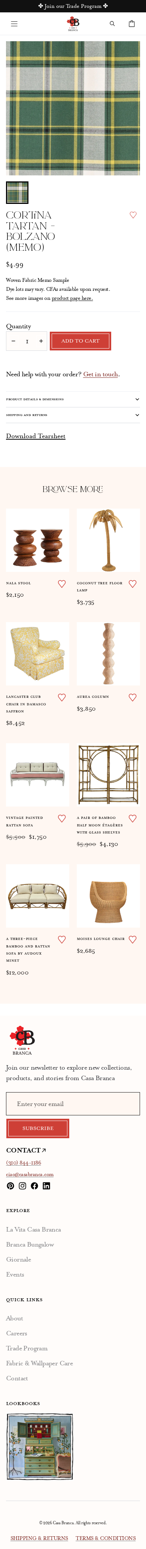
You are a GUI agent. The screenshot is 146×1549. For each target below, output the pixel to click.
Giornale (18, 1259)
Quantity (18, 326)
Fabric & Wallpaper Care (39, 1363)
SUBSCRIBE (38, 1128)
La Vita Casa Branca (33, 1229)
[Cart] (132, 23)
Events (15, 1274)
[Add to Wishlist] (133, 215)
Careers (16, 1333)
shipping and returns (26, 415)
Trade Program (27, 1348)
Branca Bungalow (30, 1244)
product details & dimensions (34, 399)
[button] (17, 192)
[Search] (112, 23)
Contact (17, 1378)
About (14, 1318)
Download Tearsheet (36, 436)
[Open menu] (14, 23)
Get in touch (100, 374)
